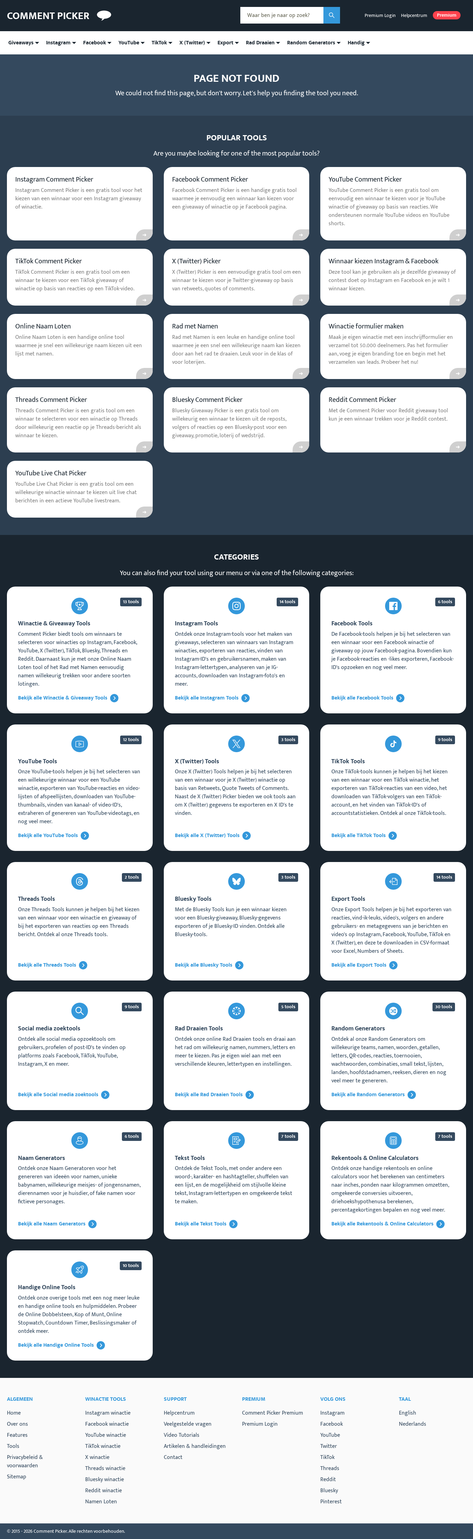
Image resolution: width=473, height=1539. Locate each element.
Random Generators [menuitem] (311, 43)
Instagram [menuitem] (58, 43)
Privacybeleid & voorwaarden (25, 1461)
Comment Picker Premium (272, 1413)
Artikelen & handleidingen (195, 1446)
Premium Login (380, 15)
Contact (173, 1457)
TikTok (327, 1457)
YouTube (330, 1435)
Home (14, 1413)
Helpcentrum (414, 15)
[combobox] (281, 15)
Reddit (328, 1480)
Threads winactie (105, 1468)
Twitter (328, 1446)
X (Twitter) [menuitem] (192, 43)
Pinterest (331, 1502)
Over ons (17, 1424)
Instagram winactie (108, 1413)
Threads (329, 1469)
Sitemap (16, 1476)
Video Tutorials (181, 1435)
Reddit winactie (103, 1490)
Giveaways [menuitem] (21, 43)
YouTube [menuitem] (128, 43)
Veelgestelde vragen (188, 1424)
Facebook (331, 1424)
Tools (13, 1446)
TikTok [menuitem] (159, 43)
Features (17, 1435)
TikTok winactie (103, 1446)
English (407, 1413)
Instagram (332, 1413)
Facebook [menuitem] (94, 43)
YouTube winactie (105, 1435)
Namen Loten (101, 1501)
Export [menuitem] (225, 43)
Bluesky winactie (104, 1479)
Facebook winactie (107, 1424)
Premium (446, 15)
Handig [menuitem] (356, 43)
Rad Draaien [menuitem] (260, 43)
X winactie (97, 1457)
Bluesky (329, 1491)
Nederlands (412, 1424)
